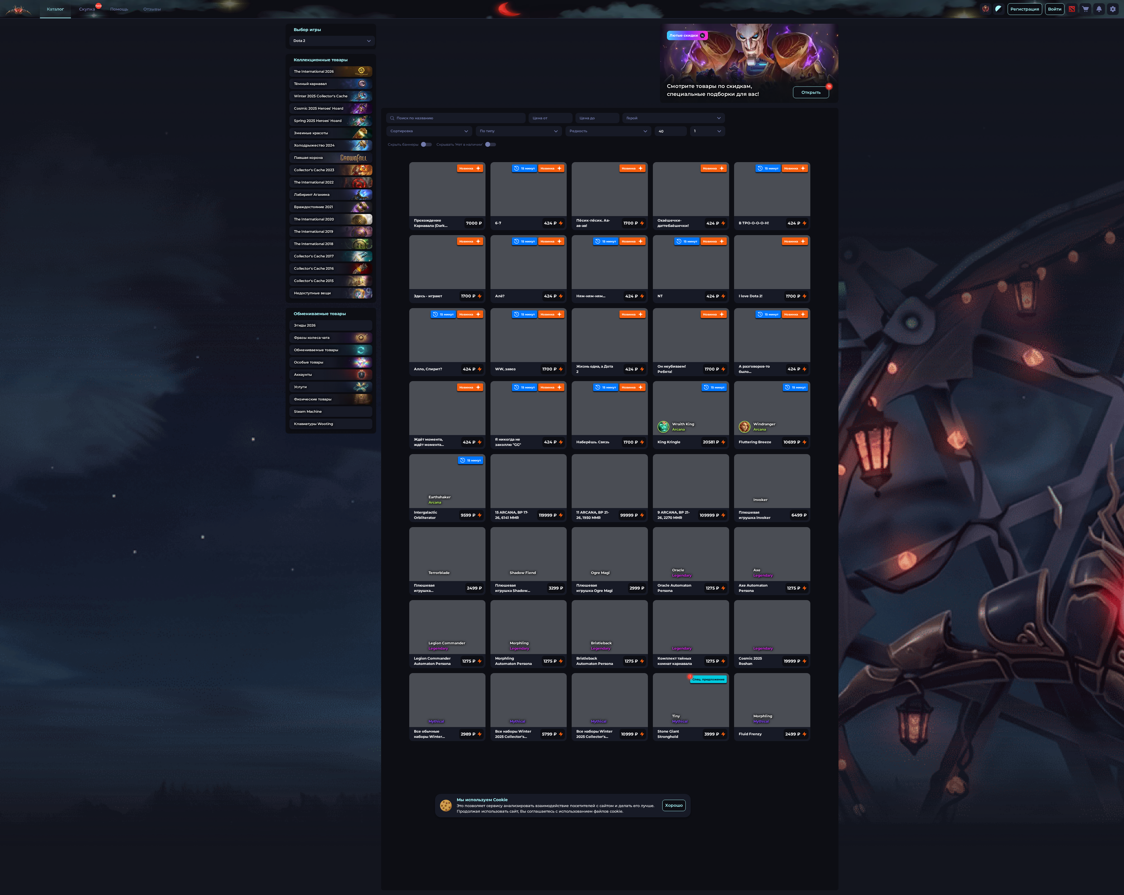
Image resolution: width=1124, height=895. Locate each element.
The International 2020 (314, 219)
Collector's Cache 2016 (314, 268)
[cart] (1085, 9)
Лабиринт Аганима (312, 194)
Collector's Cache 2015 (314, 280)
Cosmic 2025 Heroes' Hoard (318, 108)
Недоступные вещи (312, 293)
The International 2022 (314, 182)
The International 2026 (314, 71)
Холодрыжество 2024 (314, 145)
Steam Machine (308, 411)
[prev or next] (626, 35)
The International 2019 (313, 231)
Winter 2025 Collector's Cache (320, 96)
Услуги (300, 387)
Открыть (811, 92)
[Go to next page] (828, 144)
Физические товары (313, 399)
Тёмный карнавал (310, 83)
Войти (1055, 9)
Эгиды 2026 (305, 325)
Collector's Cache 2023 (314, 170)
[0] (1085, 9)
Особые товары (308, 362)
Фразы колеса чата (312, 337)
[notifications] (1099, 9)
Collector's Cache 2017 (314, 256)
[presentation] (985, 9)
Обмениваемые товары (316, 350)
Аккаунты (303, 374)
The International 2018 (313, 244)
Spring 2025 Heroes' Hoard (318, 120)
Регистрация (1025, 9)
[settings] (1113, 9)
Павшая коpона (308, 157)
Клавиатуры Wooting (313, 424)
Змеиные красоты (311, 133)
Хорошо (674, 805)
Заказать (635, 90)
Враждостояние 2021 (313, 207)
